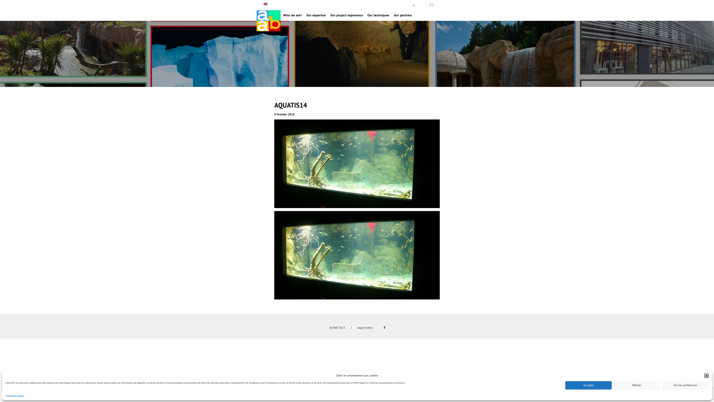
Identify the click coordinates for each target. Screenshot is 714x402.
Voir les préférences (685, 385)
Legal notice (365, 327)
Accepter (588, 385)
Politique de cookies (15, 395)
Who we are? (292, 15)
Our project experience (346, 15)
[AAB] (269, 20)
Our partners (403, 15)
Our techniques (378, 15)
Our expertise (316, 15)
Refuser (636, 385)
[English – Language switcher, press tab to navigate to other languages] (266, 4)
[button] (706, 375)
